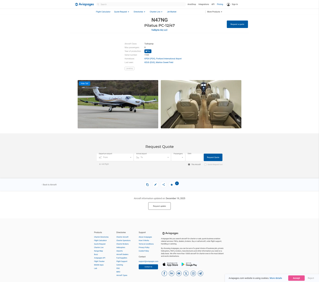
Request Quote (213, 157)
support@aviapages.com (148, 261)
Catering (119, 265)
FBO (118, 268)
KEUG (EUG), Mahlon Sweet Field (158, 62)
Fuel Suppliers (121, 258)
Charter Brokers (122, 244)
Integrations (204, 4)
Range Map (98, 251)
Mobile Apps (99, 265)
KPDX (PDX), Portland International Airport (163, 58)
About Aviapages (145, 237)
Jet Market (171, 12)
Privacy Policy (144, 247)
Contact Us (148, 267)
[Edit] (155, 184)
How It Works (144, 240)
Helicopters (120, 247)
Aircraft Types (121, 275)
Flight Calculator (103, 12)
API (212, 4)
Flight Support (121, 261)
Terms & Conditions (146, 244)
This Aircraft (196, 164)
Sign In (234, 4)
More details (276, 278)
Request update (159, 206)
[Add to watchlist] (172, 184)
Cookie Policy (144, 251)
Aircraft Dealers (122, 254)
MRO (118, 272)
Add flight (105, 164)
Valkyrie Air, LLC (159, 30)
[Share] (163, 184)
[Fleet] (147, 184)
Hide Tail (84, 83)
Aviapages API (99, 258)
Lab (95, 268)
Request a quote (237, 24)
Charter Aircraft (122, 237)
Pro (148, 51)
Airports (119, 251)
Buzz (96, 254)
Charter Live (98, 247)
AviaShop (192, 4)
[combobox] (115, 157)
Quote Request (100, 244)
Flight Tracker (99, 261)
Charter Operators (123, 240)
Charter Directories (101, 237)
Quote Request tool (215, 164)
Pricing (220, 4)
